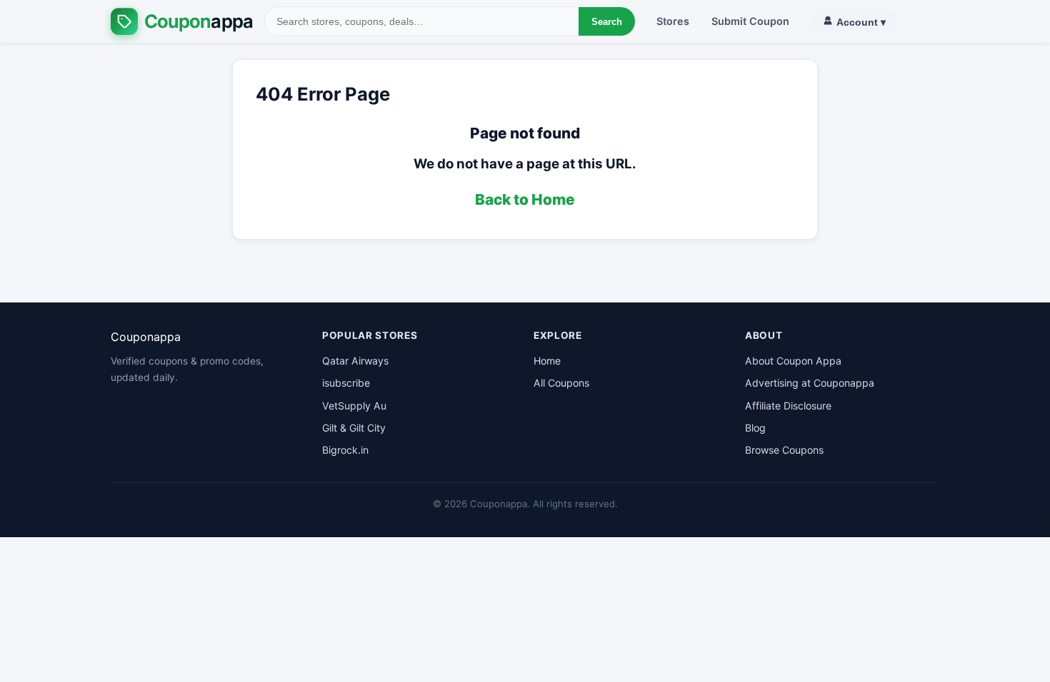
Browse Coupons (784, 450)
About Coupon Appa (793, 361)
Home (547, 361)
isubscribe (346, 383)
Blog (755, 428)
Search (606, 21)
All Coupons (561, 383)
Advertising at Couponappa (809, 383)
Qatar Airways (355, 361)
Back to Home (525, 199)
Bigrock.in (345, 450)
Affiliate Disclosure (788, 405)
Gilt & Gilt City (354, 428)
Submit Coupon (750, 21)
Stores (672, 21)
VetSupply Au (354, 405)
